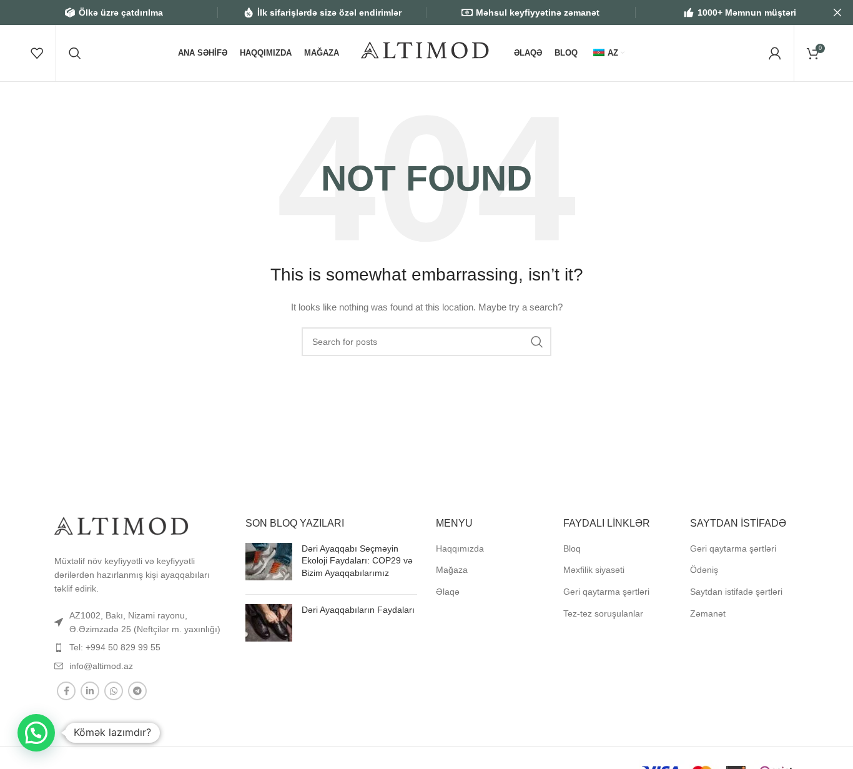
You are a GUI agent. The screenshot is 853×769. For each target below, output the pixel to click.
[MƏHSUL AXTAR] (537, 341)
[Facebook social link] (66, 691)
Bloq (572, 548)
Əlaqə (448, 592)
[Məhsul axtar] (74, 53)
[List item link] (140, 622)
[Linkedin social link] (90, 691)
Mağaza (452, 570)
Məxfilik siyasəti (593, 570)
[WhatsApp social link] (113, 691)
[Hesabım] (774, 53)
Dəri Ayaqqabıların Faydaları (358, 610)
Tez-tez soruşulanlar (603, 613)
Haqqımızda (460, 548)
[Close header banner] (837, 12)
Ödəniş (704, 570)
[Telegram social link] (137, 691)
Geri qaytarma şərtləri (606, 592)
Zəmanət (708, 613)
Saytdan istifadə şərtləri (736, 592)
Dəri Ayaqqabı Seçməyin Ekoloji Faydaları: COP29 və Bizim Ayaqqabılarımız (357, 560)
